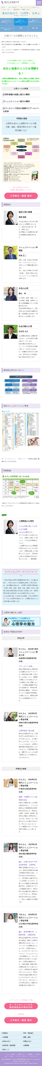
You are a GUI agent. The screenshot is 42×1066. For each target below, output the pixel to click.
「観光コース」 (22, 459)
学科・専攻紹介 (12, 7)
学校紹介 (5, 1033)
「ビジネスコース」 (10, 459)
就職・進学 (35, 28)
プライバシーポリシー (21, 1056)
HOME (3, 7)
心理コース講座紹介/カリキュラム (21, 22)
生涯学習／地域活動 (8, 1045)
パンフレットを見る (10, 1054)
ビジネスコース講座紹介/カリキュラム (7, 22)
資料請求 (30, 1054)
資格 (21, 28)
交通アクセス (21, 1054)
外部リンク (6, 1049)
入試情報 (5, 1037)
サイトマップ (34, 1056)
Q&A (11, 1056)
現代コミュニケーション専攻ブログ (7, 28)
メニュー (39, 3)
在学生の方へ (6, 1041)
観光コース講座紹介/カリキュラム (35, 21)
